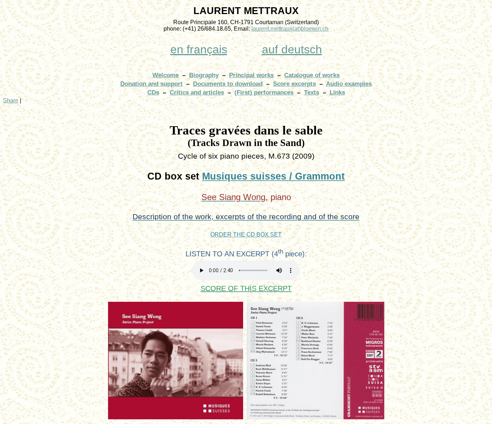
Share (10, 100)
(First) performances (264, 92)
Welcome (165, 75)
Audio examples (349, 83)
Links (337, 92)
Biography (204, 75)
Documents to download (228, 83)
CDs (153, 92)
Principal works (251, 75)
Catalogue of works (312, 75)
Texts (311, 92)
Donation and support (151, 83)
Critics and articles (197, 92)
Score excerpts (294, 83)
